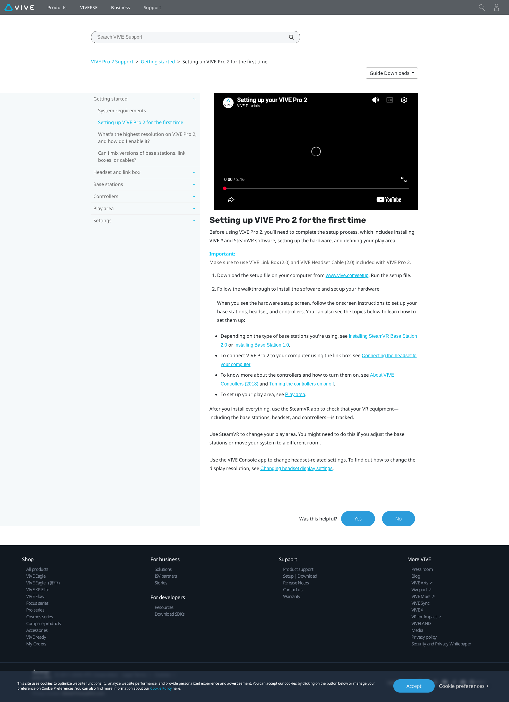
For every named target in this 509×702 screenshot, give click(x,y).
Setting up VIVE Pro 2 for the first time (140, 122)
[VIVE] (19, 7)
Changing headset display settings (296, 468)
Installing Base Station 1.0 (261, 344)
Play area (295, 394)
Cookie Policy (161, 688)
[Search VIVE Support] (288, 37)
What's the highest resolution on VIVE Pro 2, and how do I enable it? (147, 137)
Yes (358, 518)
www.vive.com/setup (347, 275)
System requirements (122, 110)
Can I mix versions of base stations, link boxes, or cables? (142, 156)
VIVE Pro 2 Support (112, 61)
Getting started (158, 61)
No (398, 518)
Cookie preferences (462, 686)
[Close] (482, 7)
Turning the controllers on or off (301, 383)
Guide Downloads (390, 73)
